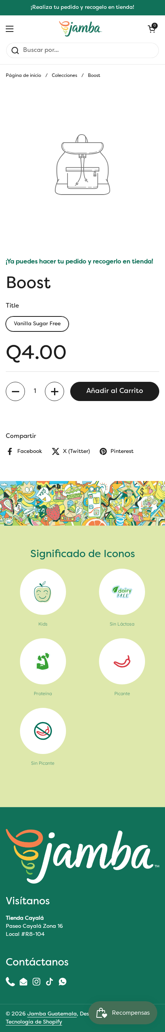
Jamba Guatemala (52, 1014)
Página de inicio (23, 75)
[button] (15, 391)
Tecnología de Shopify (34, 1022)
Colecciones (64, 75)
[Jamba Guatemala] (81, 29)
